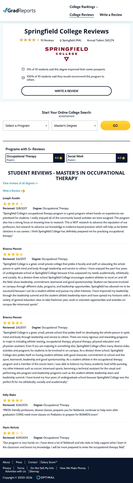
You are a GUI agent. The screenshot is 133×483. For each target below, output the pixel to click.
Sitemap (34, 471)
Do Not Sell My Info (42, 468)
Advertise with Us (15, 471)
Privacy (7, 468)
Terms (20, 468)
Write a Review (66, 91)
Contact (32, 462)
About (6, 462)
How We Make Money (73, 468)
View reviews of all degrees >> (20, 183)
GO (115, 125)
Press (19, 462)
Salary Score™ (49, 462)
